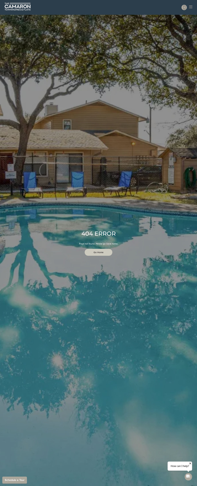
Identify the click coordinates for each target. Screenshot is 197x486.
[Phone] (184, 7)
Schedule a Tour (14, 480)
